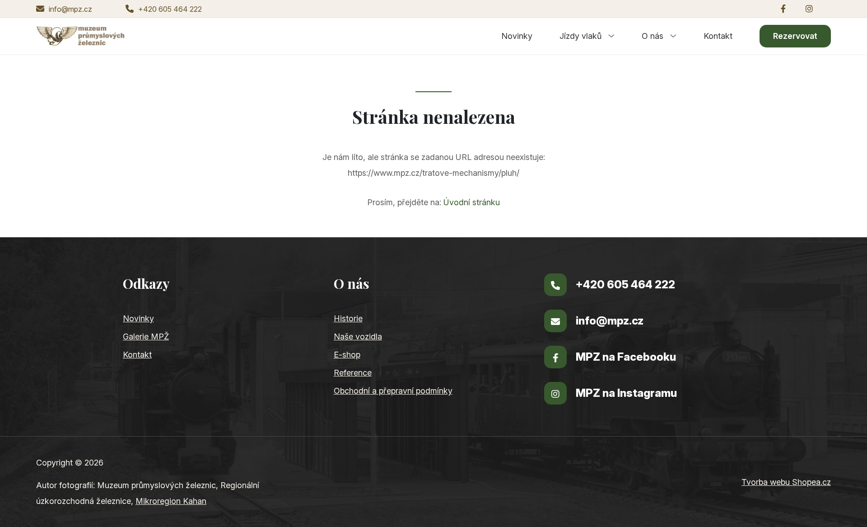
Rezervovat (795, 36)
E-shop (347, 354)
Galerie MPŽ (146, 336)
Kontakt (718, 36)
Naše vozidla (358, 336)
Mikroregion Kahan (170, 501)
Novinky (516, 36)
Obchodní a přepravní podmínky (393, 390)
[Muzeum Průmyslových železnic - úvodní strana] (80, 36)
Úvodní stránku (471, 202)
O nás (654, 36)
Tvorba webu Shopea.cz (786, 482)
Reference (353, 372)
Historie (348, 318)
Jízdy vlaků (581, 36)
